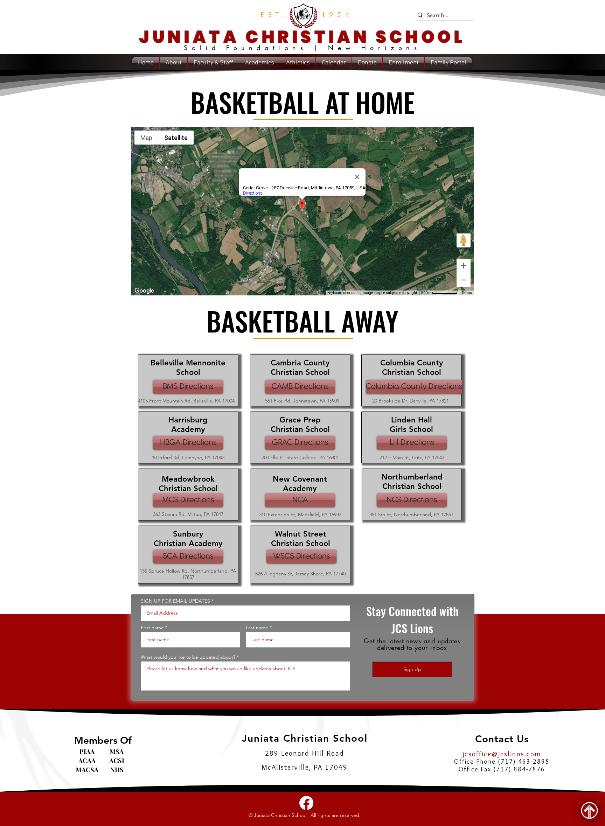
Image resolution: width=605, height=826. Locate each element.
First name (152, 627)
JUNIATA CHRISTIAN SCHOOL (302, 37)
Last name (257, 627)
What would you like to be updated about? (188, 656)
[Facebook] (306, 803)
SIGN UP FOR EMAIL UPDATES (175, 600)
